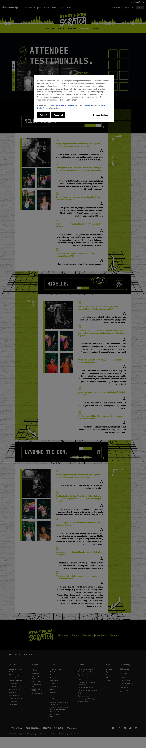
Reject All (44, 115)
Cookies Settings (100, 115)
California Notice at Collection (63, 105)
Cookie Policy (89, 105)
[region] (74, 98)
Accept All (58, 115)
